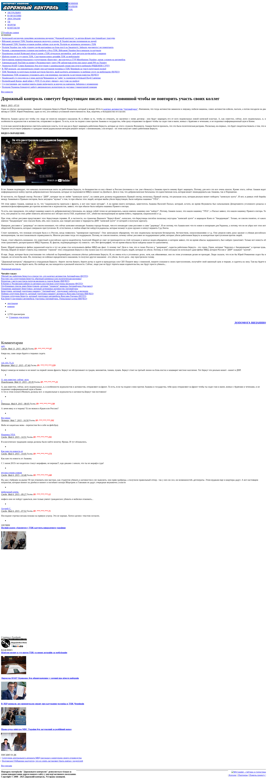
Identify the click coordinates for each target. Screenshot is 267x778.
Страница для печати (19, 317)
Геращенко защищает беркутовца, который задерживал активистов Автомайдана (39, 288)
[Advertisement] (233, 6)
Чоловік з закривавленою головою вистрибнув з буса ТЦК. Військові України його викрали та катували (51, 50)
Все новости (7, 92)
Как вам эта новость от (12, 451)
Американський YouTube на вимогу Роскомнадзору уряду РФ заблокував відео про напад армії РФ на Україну (54, 62)
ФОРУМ (11, 25)
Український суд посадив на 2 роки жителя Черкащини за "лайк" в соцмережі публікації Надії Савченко (51, 78)
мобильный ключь (9, 492)
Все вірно (5, 418)
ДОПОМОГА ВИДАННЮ (250, 322)
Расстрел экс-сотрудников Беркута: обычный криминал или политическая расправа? (41, 278)
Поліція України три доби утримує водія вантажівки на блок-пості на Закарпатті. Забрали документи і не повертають (57, 47)
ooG (3, 346)
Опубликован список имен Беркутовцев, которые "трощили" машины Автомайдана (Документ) (47, 286)
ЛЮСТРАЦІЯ (14, 19)
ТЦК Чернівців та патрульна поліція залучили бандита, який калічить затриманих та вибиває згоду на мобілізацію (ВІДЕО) (61, 72)
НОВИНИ (73, 3)
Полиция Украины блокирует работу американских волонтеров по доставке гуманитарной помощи (49, 87)
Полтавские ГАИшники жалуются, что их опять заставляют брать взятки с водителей (42, 761)
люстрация (12, 303)
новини (11, 306)
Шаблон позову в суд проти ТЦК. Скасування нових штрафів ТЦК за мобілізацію (41, 56)
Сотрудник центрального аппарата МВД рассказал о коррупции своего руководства (42, 758)
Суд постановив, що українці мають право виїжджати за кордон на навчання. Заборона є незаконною (50, 84)
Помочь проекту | (257, 775)
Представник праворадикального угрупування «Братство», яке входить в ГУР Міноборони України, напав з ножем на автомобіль (63, 59)
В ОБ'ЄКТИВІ (14, 15)
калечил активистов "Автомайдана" (120, 109)
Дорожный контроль (11, 269)
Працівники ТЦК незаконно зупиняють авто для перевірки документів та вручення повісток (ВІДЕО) (50, 75)
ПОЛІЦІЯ (72, 6)
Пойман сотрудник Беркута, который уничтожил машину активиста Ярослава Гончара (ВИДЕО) (47, 293)
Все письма (6, 766)
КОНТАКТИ (13, 28)
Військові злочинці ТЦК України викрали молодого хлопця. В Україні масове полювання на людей (49, 41)
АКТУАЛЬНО (14, 12)
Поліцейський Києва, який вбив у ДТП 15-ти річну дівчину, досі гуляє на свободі (40, 81)
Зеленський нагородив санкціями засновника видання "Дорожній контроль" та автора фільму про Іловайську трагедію (58, 38)
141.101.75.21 (7, 363)
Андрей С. (6, 508)
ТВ (8, 22)
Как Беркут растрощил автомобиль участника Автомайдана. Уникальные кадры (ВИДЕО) (44, 298)
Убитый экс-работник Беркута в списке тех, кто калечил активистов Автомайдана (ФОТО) (44, 276)
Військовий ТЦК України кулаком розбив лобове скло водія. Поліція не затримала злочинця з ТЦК (49, 44)
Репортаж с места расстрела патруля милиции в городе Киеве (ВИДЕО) (35, 281)
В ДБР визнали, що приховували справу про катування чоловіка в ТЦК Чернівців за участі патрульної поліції (54, 69)
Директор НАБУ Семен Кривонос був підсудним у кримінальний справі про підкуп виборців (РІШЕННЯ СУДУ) (56, 65)
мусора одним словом (11, 472)
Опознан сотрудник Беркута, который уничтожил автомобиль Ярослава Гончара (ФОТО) (43, 296)
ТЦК (70, 9)
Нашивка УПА (8, 434)
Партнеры (243, 775)
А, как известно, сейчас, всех (15, 379)
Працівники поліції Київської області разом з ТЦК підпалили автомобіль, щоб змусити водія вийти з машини (54, 53)
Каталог (232, 775)
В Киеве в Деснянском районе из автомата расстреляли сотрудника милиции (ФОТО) (42, 283)
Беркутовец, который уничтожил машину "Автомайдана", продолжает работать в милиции (44, 291)
